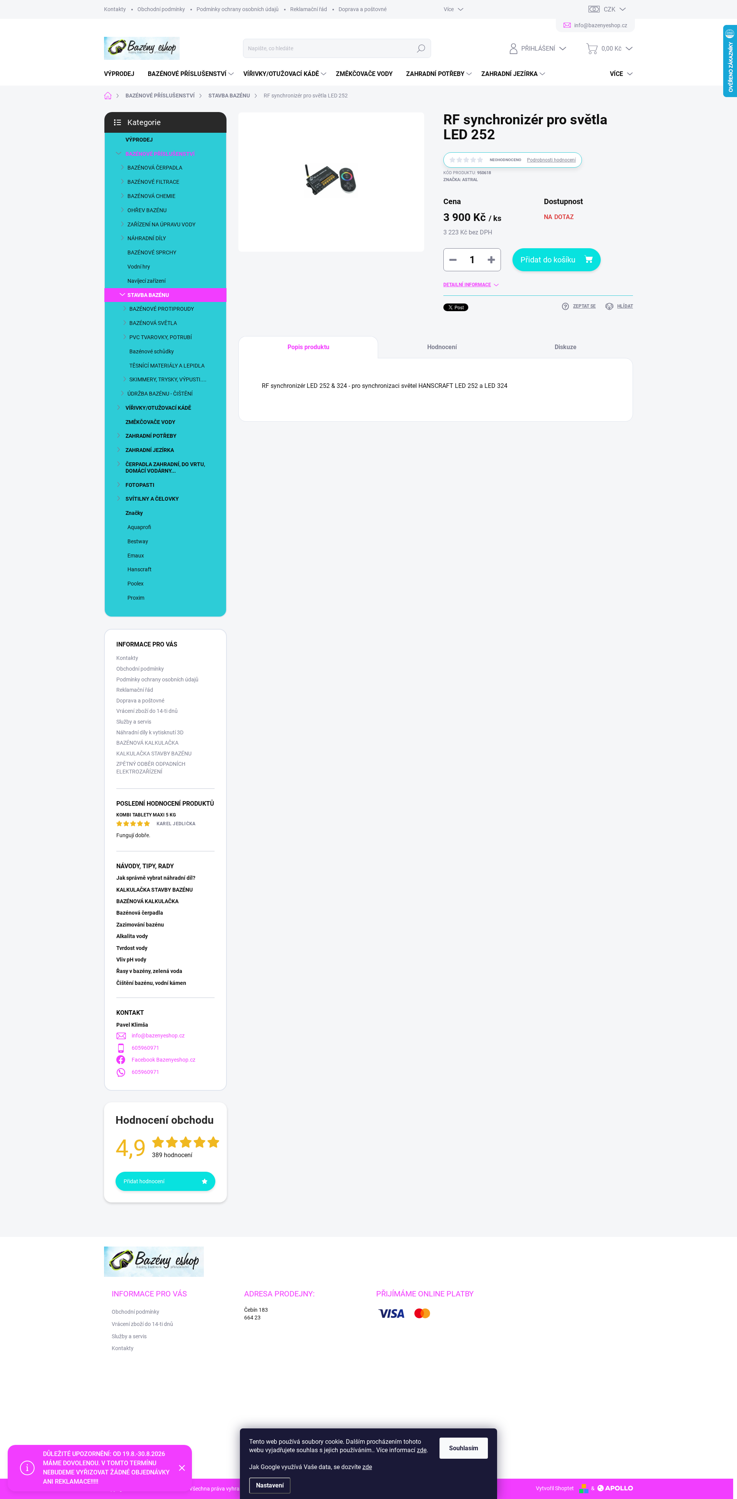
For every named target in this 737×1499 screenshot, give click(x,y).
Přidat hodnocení (144, 1181)
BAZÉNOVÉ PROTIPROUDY (161, 309)
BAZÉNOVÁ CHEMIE (151, 196)
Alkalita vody (132, 936)
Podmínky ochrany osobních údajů (238, 9)
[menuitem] (122, 74)
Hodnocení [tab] (442, 347)
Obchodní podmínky (161, 9)
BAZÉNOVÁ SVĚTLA (153, 323)
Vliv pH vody (131, 959)
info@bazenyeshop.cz (158, 1035)
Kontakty (115, 9)
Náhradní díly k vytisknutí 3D (149, 732)
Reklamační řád (308, 9)
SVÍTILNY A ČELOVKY (152, 499)
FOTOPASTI (140, 485)
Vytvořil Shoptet (555, 1488)
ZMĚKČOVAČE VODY (150, 422)
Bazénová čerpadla (139, 913)
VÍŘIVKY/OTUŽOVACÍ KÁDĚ (158, 408)
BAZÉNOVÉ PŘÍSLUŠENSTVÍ (160, 154)
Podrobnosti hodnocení (551, 160)
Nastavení (270, 1485)
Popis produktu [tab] (308, 347)
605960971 (145, 1048)
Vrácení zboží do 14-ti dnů (147, 711)
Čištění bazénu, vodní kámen (151, 983)
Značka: (460, 179)
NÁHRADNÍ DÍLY (146, 238)
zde (421, 1450)
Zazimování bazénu (140, 925)
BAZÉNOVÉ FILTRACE (153, 182)
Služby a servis (133, 722)
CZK (609, 9)
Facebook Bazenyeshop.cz (163, 1060)
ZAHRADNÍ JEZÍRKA (150, 450)
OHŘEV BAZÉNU (147, 210)
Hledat (421, 48)
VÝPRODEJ (139, 140)
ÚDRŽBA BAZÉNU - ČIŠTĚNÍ (160, 394)
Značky (134, 513)
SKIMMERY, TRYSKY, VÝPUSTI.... (168, 379)
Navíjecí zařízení (146, 281)
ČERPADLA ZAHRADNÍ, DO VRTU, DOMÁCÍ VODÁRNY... (165, 467)
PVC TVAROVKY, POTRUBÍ (160, 337)
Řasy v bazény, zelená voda (149, 971)
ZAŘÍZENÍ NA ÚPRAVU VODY (161, 224)
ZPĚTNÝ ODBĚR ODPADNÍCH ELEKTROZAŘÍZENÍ (150, 768)
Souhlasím (463, 1448)
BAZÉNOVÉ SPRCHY (151, 252)
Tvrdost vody (131, 948)
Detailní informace (467, 284)
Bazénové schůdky (151, 351)
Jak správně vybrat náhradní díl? (155, 878)
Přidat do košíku (548, 259)
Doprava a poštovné (363, 9)
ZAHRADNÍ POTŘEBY (151, 436)
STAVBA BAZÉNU (148, 295)
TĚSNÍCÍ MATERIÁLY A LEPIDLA (167, 366)
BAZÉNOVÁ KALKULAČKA (147, 743)
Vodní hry (138, 267)
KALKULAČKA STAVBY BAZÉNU (154, 753)
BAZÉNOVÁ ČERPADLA (154, 168)
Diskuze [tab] (566, 347)
